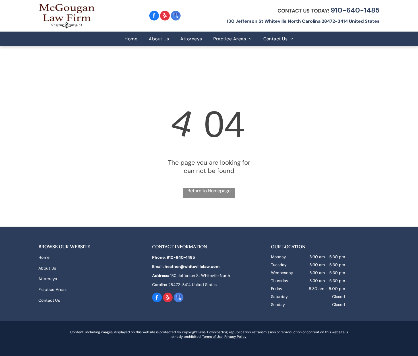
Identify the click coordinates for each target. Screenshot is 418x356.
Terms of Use (212, 336)
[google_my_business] (176, 16)
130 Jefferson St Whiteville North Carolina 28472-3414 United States (303, 21)
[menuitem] (131, 38)
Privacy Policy (235, 336)
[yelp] (165, 16)
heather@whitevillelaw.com (192, 266)
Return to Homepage (209, 191)
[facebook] (154, 16)
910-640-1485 (355, 10)
